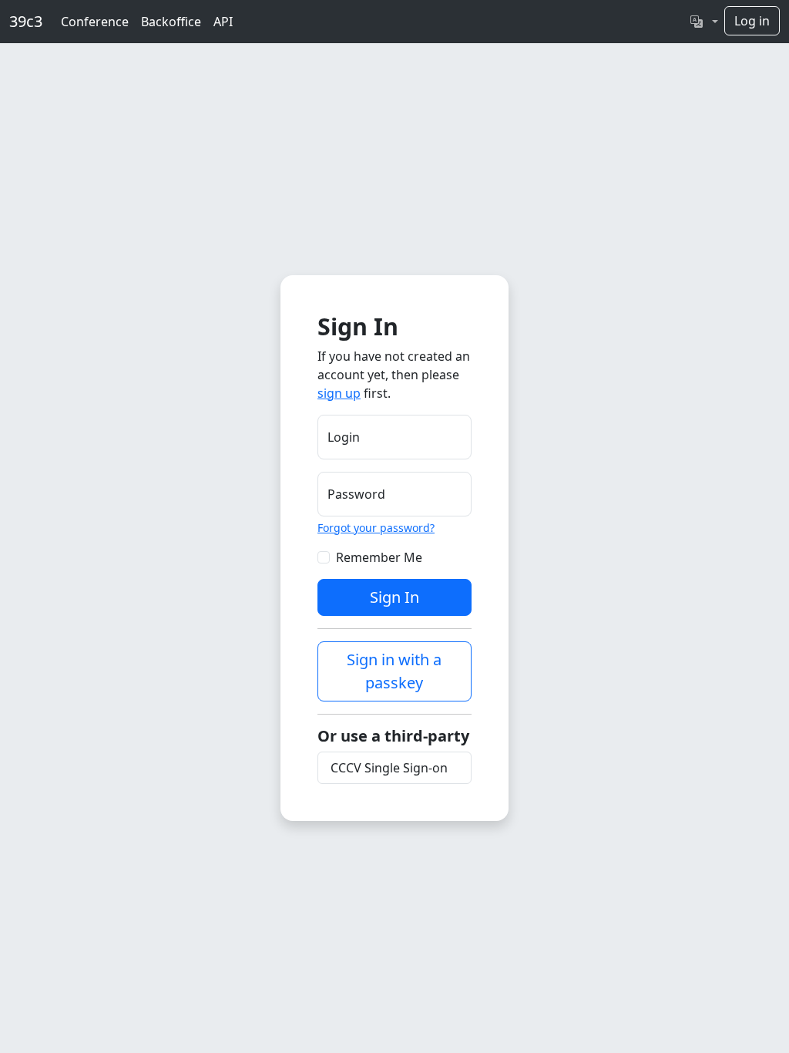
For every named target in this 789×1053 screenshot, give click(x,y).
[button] (704, 21)
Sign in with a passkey (394, 671)
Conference (95, 21)
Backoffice (171, 21)
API (223, 21)
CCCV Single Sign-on (389, 767)
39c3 (25, 21)
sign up (339, 393)
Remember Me (379, 557)
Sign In (394, 597)
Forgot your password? (376, 527)
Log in (752, 20)
